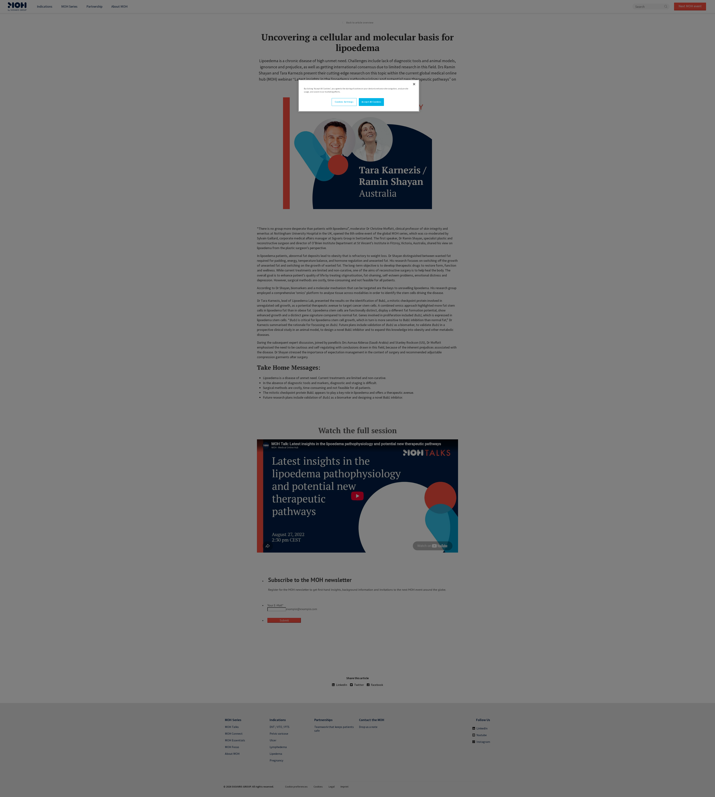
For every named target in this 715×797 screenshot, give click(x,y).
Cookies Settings (344, 102)
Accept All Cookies (371, 102)
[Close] (414, 84)
